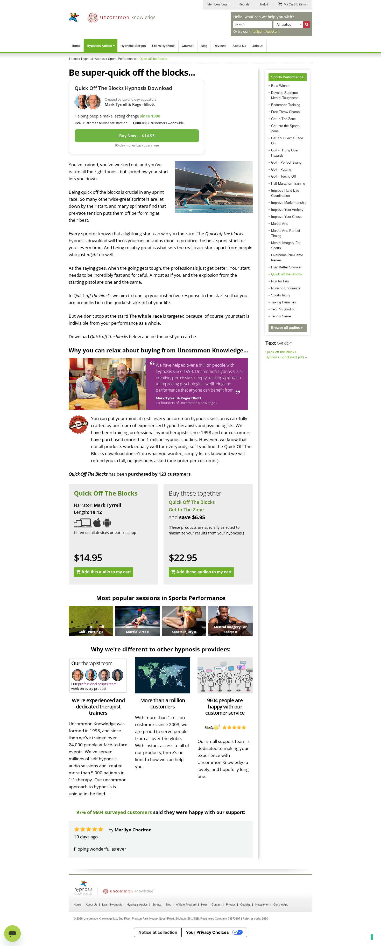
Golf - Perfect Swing (286, 162)
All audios (284, 24)
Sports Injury (280, 295)
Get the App (280, 904)
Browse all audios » (287, 328)
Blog (204, 46)
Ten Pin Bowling (283, 309)
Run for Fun (280, 281)
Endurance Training (285, 105)
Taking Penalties (283, 302)
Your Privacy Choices (207, 932)
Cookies (245, 904)
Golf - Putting (281, 169)
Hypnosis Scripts (133, 46)
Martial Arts (279, 224)
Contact (216, 904)
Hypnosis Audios (99, 46)
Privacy (231, 904)
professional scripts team (97, 683)
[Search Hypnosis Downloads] (306, 24)
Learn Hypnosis (163, 46)
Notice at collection (157, 932)
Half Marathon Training (288, 183)
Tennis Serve (281, 316)
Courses (188, 46)
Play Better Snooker (286, 267)
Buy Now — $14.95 (137, 135)
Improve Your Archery (287, 210)
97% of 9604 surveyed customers (114, 812)
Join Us (258, 46)
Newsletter (262, 904)
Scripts (156, 904)
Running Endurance (285, 288)
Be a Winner (280, 86)
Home (76, 46)
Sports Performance (287, 77)
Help (204, 904)
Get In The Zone (186, 509)
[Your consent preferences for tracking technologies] (372, 937)
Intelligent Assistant (264, 31)
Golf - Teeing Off (283, 176)
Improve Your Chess (286, 217)
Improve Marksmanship (288, 203)
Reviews (220, 46)
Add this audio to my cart (106, 572)
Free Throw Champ (285, 112)
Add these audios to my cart (203, 572)
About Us (239, 46)
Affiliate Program (186, 904)
